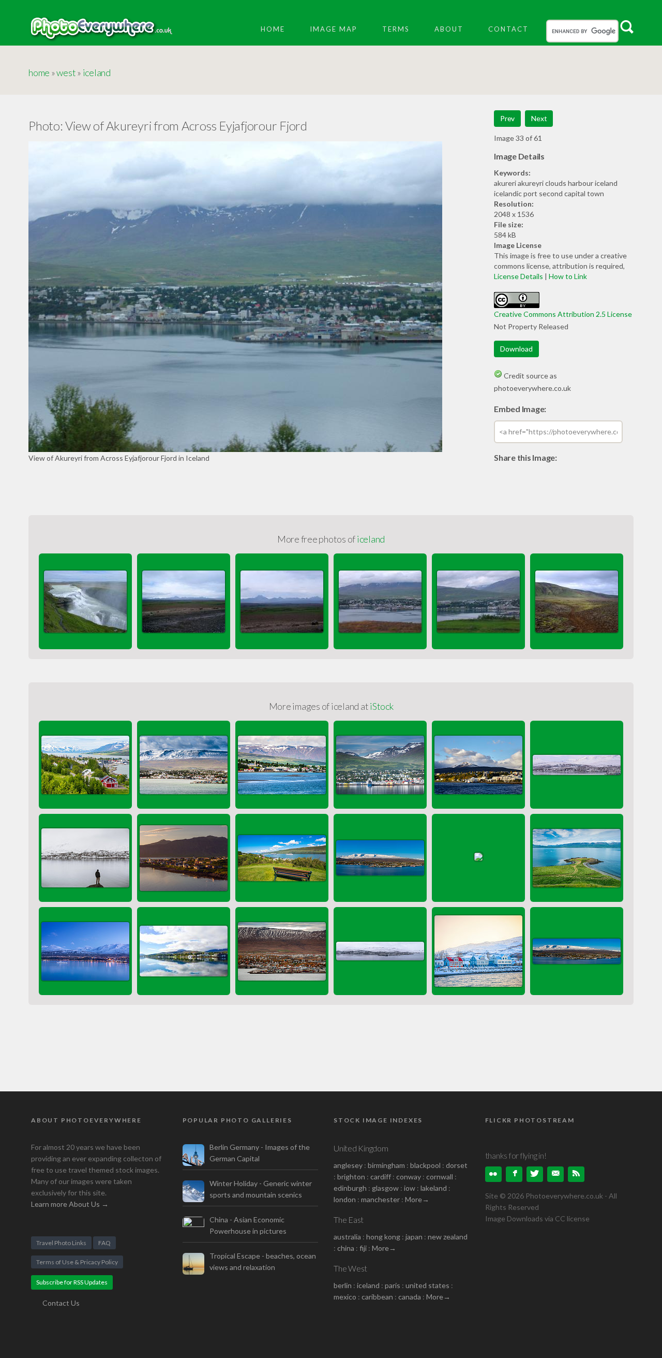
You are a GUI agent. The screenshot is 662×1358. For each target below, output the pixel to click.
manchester (380, 1199)
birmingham (386, 1165)
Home (273, 29)
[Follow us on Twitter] (534, 1174)
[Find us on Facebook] (514, 1174)
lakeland (433, 1188)
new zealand (448, 1236)
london (345, 1199)
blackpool (425, 1165)
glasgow (385, 1188)
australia (347, 1236)
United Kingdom (361, 1148)
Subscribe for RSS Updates (72, 1282)
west (66, 72)
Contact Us (61, 1302)
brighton (351, 1176)
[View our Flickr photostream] (493, 1174)
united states (427, 1285)
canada (410, 1296)
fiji (363, 1248)
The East (349, 1219)
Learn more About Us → (70, 1204)
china (345, 1248)
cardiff (380, 1176)
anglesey (348, 1165)
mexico (345, 1296)
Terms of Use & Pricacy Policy (77, 1262)
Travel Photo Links (61, 1243)
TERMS (396, 29)
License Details (518, 276)
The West (350, 1268)
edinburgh (350, 1188)
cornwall (439, 1176)
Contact (508, 29)
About (448, 29)
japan (414, 1236)
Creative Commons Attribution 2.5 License (563, 314)
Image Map (333, 29)
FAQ (104, 1243)
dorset (457, 1165)
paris (392, 1285)
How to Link (568, 276)
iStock (382, 706)
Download (516, 348)
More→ (417, 1199)
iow (409, 1188)
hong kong (383, 1236)
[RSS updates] (555, 1174)
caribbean (377, 1296)
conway (408, 1176)
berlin (343, 1285)
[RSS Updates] (576, 1174)
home (39, 72)
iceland (97, 72)
